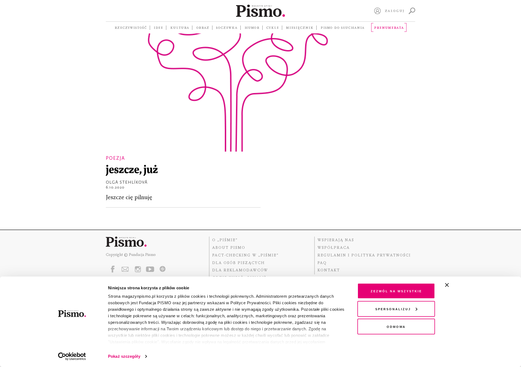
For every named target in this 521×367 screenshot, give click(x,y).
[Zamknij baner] (461, 285)
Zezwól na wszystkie (396, 290)
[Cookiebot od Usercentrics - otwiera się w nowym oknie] (72, 356)
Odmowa (396, 326)
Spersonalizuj (393, 308)
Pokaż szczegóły (124, 356)
